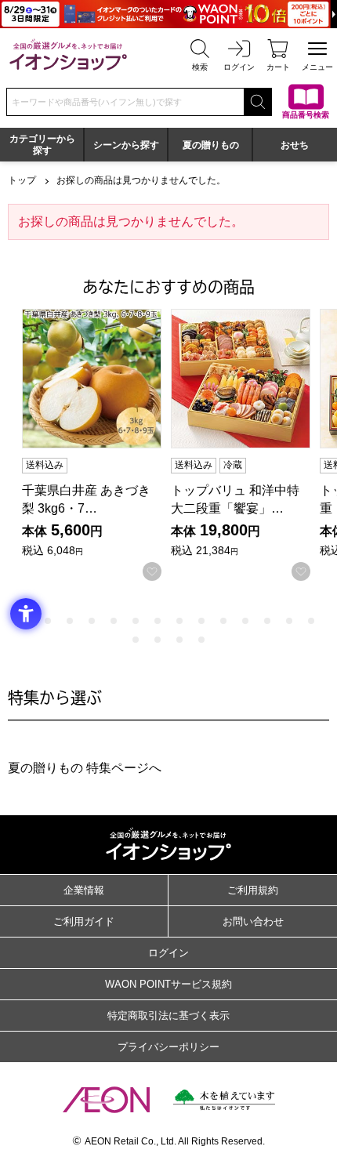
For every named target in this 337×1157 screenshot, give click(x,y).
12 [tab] (267, 621)
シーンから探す (126, 145)
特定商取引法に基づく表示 (168, 1015)
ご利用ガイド (83, 921)
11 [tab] (245, 621)
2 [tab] (48, 621)
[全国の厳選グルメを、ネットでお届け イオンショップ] (68, 54)
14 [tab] (311, 621)
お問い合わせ (253, 921)
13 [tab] (289, 621)
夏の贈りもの (211, 145)
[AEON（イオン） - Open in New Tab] (106, 1099)
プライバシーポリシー (168, 1047)
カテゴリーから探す (42, 144)
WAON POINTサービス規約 (168, 984)
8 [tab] (179, 621)
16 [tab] (157, 640)
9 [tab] (201, 621)
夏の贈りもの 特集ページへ (84, 767)
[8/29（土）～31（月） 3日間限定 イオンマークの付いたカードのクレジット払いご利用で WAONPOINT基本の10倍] (168, 14)
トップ (22, 180)
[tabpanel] (96, 445)
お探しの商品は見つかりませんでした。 (141, 180)
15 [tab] (135, 640)
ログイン (168, 953)
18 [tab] (201, 640)
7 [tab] (157, 621)
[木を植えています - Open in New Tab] (224, 1100)
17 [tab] (179, 640)
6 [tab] (135, 621)
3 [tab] (70, 621)
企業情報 (83, 890)
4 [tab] (92, 621)
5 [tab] (114, 621)
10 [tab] (223, 621)
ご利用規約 (252, 890)
